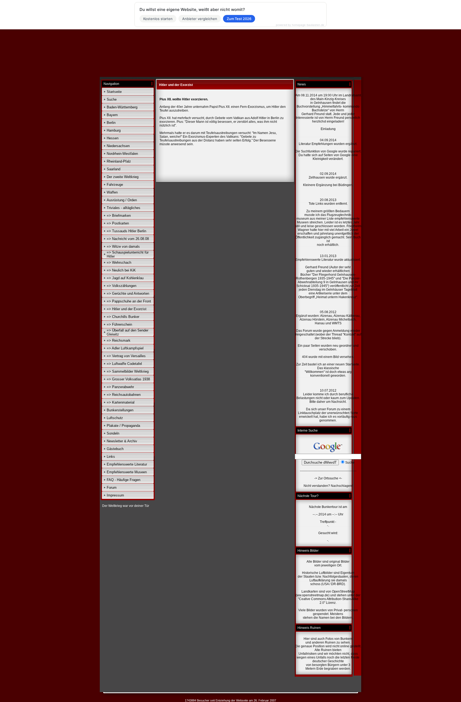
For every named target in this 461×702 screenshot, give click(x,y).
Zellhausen (317, 177)
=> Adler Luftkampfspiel (125, 348)
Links (111, 457)
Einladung (328, 129)
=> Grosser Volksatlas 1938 (128, 379)
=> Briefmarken (119, 216)
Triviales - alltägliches (123, 208)
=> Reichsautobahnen (124, 395)
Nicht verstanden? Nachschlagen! (328, 486)
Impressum (115, 495)
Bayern (112, 115)
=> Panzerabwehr (120, 387)
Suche (112, 99)
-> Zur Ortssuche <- (328, 478)
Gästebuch (115, 449)
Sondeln (113, 433)
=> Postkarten (118, 223)
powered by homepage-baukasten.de (300, 24)
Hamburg (114, 130)
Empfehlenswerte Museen (127, 472)
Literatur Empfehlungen (316, 144)
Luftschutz (115, 418)
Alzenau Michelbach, (341, 319)
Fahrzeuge (115, 185)
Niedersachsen (118, 146)
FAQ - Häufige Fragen (123, 480)
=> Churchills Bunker (123, 317)
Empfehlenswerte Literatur (127, 464)
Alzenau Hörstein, (312, 319)
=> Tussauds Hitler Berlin (126, 231)
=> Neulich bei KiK (121, 270)
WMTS (336, 323)
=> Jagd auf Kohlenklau (125, 278)
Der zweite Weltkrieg (122, 177)
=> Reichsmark (118, 340)
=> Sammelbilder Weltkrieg (128, 371)
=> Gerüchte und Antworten (128, 293)
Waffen (112, 192)
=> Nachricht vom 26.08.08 (128, 239)
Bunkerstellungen (120, 410)
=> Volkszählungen (121, 286)
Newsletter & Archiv (122, 441)
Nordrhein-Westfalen (122, 154)
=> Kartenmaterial (120, 402)
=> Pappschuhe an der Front (129, 301)
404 (305, 357)
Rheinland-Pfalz (119, 161)
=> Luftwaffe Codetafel (124, 364)
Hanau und (323, 323)
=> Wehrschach (119, 263)
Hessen (112, 138)
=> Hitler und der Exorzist (126, 309)
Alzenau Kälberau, (346, 316)
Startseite (114, 92)
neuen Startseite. (347, 364)
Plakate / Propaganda (123, 426)
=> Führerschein (119, 324)
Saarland (113, 169)
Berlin (111, 123)
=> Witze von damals (123, 246)
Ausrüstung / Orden (122, 200)
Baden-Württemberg (122, 107)
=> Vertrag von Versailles (126, 356)
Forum (112, 488)
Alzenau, (326, 316)
